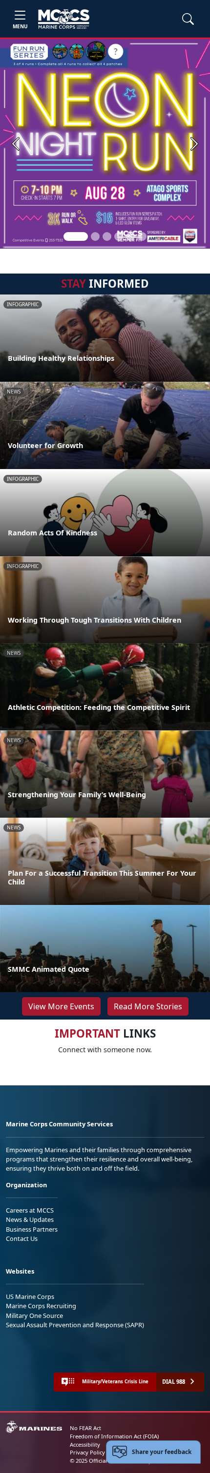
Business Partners (32, 1229)
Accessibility (85, 1444)
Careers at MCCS (30, 1210)
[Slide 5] (130, 236)
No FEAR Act (85, 1428)
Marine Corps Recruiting (41, 1305)
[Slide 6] (142, 236)
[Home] (63, 19)
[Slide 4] (118, 236)
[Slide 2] (95, 236)
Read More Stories (148, 1006)
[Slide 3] (107, 236)
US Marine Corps (30, 1296)
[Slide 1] (75, 236)
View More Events (61, 1006)
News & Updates (30, 1219)
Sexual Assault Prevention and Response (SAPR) (75, 1324)
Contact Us (22, 1238)
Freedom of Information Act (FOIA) (114, 1436)
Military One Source (34, 1315)
